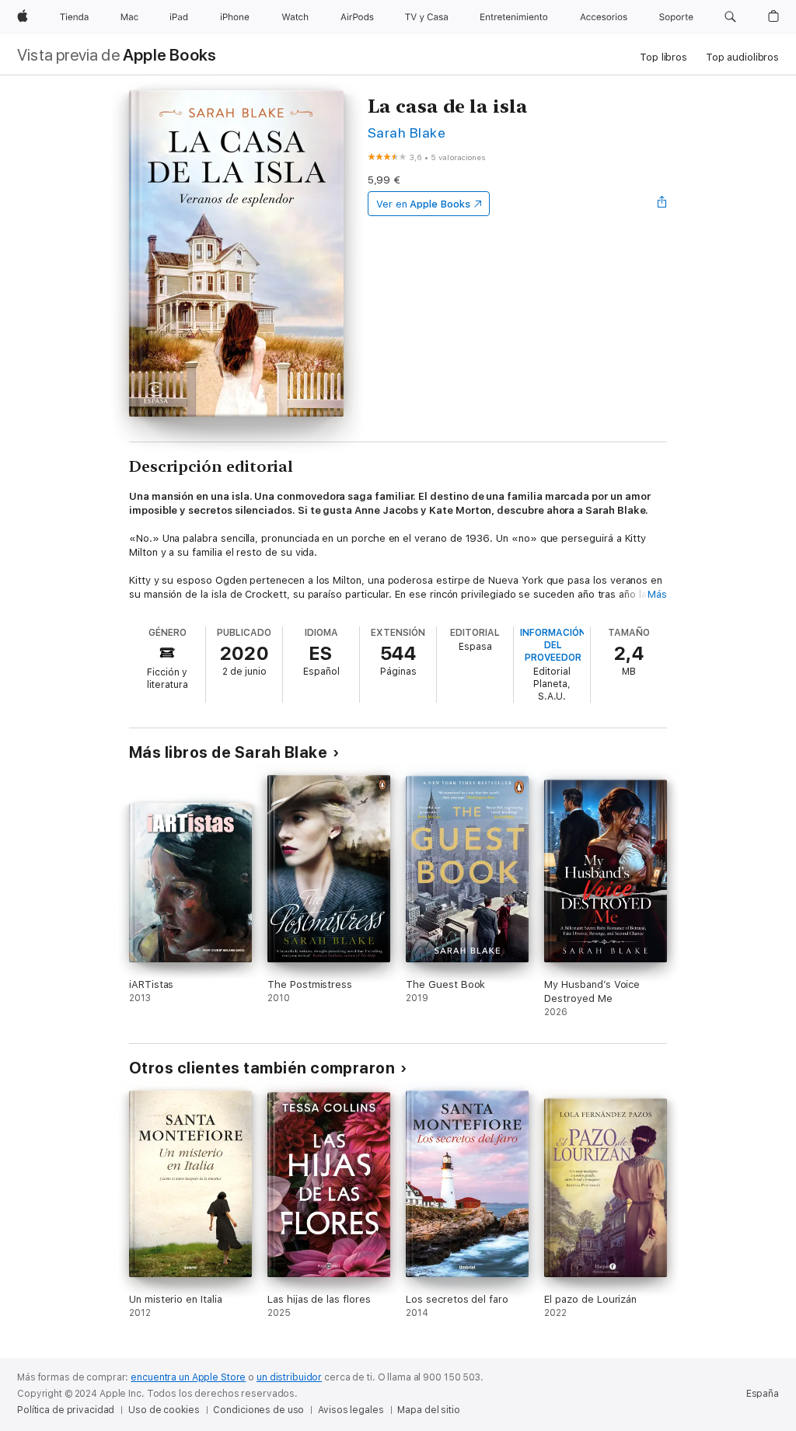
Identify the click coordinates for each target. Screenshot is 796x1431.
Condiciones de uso (258, 1410)
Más (657, 594)
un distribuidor (289, 1377)
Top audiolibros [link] (742, 57)
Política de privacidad (65, 1410)
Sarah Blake (406, 132)
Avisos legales (350, 1410)
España (762, 1393)
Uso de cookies (163, 1410)
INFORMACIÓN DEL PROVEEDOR (553, 645)
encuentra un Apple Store (188, 1377)
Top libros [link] (663, 57)
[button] (730, 17)
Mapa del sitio (428, 1410)
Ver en (423, 204)
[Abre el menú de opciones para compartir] (662, 203)
